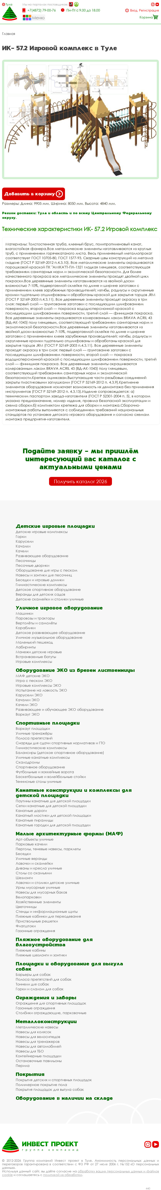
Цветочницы (26, 906)
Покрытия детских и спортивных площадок (54, 1080)
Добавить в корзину (29, 193)
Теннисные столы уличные (38, 781)
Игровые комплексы (34, 661)
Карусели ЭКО (29, 695)
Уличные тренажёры (34, 733)
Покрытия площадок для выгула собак (50, 1089)
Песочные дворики (32, 565)
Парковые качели (31, 844)
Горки (21, 536)
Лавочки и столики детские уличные (47, 882)
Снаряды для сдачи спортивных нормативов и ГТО (60, 743)
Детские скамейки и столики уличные (50, 599)
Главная (8, 34)
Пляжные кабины (30, 950)
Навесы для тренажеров (38, 1041)
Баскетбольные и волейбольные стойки (51, 776)
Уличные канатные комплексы (43, 757)
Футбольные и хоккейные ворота (45, 772)
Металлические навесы (37, 1027)
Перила (23, 1065)
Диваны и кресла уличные (39, 868)
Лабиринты (26, 647)
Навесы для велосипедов (38, 1036)
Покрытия (30, 1074)
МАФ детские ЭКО (33, 675)
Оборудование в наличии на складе (64, 1098)
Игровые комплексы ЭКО (38, 685)
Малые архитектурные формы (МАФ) (69, 833)
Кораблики (25, 628)
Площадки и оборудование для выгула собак (69, 966)
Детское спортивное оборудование (48, 589)
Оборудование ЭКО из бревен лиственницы (75, 670)
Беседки (23, 853)
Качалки (23, 546)
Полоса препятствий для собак (43, 979)
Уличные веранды (31, 858)
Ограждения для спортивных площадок (51, 1003)
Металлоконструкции (46, 1021)
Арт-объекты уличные (34, 839)
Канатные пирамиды (34, 820)
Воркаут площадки (33, 728)
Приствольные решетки (37, 921)
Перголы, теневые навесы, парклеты (48, 849)
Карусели (24, 541)
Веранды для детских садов (40, 594)
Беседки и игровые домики (40, 580)
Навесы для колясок (33, 1032)
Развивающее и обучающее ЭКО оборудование (60, 709)
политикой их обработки (62, 1175)
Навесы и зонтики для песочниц (44, 575)
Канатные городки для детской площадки (53, 825)
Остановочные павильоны (39, 1060)
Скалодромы (28, 762)
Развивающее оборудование (42, 556)
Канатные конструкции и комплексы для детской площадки (74, 792)
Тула (9, 4)
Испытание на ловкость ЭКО (41, 690)
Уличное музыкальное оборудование (49, 637)
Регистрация (149, 10)
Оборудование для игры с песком (46, 570)
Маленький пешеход (34, 642)
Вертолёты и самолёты (36, 623)
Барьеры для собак (33, 974)
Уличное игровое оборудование (59, 607)
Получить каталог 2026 (80, 481)
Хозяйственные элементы (38, 902)
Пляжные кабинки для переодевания (48, 916)
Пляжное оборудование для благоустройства (54, 942)
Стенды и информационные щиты (47, 911)
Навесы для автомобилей (38, 1046)
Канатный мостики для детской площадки (53, 815)
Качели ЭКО (27, 704)
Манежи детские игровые (39, 652)
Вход (134, 10)
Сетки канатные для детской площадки (51, 806)
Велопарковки (28, 897)
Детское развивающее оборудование (50, 632)
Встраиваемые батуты (36, 656)
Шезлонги (24, 878)
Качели (22, 551)
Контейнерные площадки (38, 1056)
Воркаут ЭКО (28, 714)
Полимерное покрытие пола (41, 1084)
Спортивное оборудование (40, 767)
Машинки (24, 613)
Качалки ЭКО (28, 700)
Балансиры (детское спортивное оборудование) (60, 752)
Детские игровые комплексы (42, 531)
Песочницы (26, 560)
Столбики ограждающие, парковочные (51, 1013)
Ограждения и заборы (46, 997)
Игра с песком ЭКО (34, 680)
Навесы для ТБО (30, 1051)
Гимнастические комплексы (41, 584)
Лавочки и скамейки (34, 863)
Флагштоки (26, 926)
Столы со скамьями (34, 873)
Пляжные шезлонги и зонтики (41, 955)
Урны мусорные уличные (38, 887)
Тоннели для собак (32, 984)
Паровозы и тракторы (35, 618)
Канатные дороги (31, 810)
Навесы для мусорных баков (41, 892)
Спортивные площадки (48, 722)
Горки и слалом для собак (40, 989)
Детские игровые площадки (55, 526)
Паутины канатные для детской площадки (53, 801)
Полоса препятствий (34, 738)
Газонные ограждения (35, 930)
